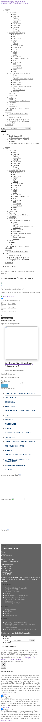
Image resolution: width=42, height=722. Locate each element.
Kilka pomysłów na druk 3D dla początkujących (20, 629)
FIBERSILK (17, 66)
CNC (10, 97)
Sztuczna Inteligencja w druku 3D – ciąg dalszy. (20, 624)
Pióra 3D (12, 93)
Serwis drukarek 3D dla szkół (18, 114)
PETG (15, 53)
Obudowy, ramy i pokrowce (18, 455)
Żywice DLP (17, 34)
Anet (14, 14)
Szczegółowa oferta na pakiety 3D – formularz (24, 143)
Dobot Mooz (17, 23)
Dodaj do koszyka (7, 318)
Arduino (11, 104)
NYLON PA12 (18, 57)
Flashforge (16, 25)
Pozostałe (10, 470)
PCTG (15, 55)
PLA (14, 42)
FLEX (15, 49)
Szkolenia (12, 123)
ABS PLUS (17, 38)
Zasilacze (16, 91)
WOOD (15, 60)
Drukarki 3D (13, 12)
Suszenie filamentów (11, 628)
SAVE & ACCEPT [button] (7, 720)
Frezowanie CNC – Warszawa (19, 121)
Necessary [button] (4, 694)
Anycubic (16, 16)
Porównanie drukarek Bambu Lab (16, 622)
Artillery (15, 18)
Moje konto (8, 636)
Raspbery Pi (13, 106)
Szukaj (28, 128)
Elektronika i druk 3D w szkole (19, 108)
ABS (14, 36)
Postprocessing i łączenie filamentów (17, 460)
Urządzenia (12, 103)
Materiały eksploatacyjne (17, 33)
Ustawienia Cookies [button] (15, 659)
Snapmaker (16, 31)
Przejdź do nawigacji (7, 2)
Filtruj (4, 386)
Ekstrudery (16, 77)
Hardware (16, 88)
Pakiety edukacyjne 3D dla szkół (19, 101)
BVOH (15, 44)
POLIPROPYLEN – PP (21, 196)
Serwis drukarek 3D (15, 117)
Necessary (6, 696)
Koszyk (8, 642)
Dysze (15, 75)
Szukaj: (3, 128)
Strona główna (5, 271)
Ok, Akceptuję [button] (26, 658)
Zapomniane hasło (11, 615)
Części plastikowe (19, 90)
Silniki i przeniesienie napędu (22, 86)
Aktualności (9, 125)
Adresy (7, 613)
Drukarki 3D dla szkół (12, 592)
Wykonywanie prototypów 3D (19, 119)
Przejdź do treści (20, 2)
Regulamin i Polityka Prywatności (16, 588)
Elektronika (16, 80)
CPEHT (15, 40)
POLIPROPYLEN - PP (21, 58)
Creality (15, 22)
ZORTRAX (17, 62)
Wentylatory (17, 84)
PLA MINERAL (18, 46)
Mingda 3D (8, 110)
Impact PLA (17, 47)
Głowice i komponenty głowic (23, 79)
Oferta (7, 115)
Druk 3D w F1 (9, 626)
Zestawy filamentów (15, 465)
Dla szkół (8, 112)
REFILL (16, 69)
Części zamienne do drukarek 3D (19, 73)
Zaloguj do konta (10, 610)
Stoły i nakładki (18, 82)
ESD (14, 64)
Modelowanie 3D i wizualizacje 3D (16, 595)
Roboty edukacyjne (14, 446)
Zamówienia (9, 611)
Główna (7, 9)
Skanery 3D (13, 95)
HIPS (15, 51)
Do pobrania (9, 601)
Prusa (15, 29)
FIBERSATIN (17, 68)
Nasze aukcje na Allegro (13, 603)
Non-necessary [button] (5, 707)
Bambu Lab (17, 20)
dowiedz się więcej (8, 296)
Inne (14, 71)
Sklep (7, 11)
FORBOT (12, 99)
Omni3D (16, 27)
